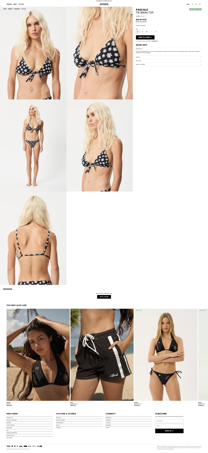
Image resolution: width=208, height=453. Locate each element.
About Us (58, 417)
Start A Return (10, 425)
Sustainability (60, 422)
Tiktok (107, 427)
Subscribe (161, 414)
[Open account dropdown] (196, 4)
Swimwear (17, 8)
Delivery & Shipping (11, 420)
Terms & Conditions (11, 432)
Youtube (108, 422)
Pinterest (108, 425)
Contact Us (9, 417)
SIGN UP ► (169, 431)
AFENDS (23, 449)
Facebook (108, 420)
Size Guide (9, 427)
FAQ (7, 430)
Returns (8, 422)
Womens (10, 8)
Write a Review (104, 297)
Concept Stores (60, 420)
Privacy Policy (10, 435)
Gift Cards (9, 437)
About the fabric (140, 64)
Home (4, 8)
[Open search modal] (193, 4)
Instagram (108, 417)
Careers (58, 427)
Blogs (57, 425)
